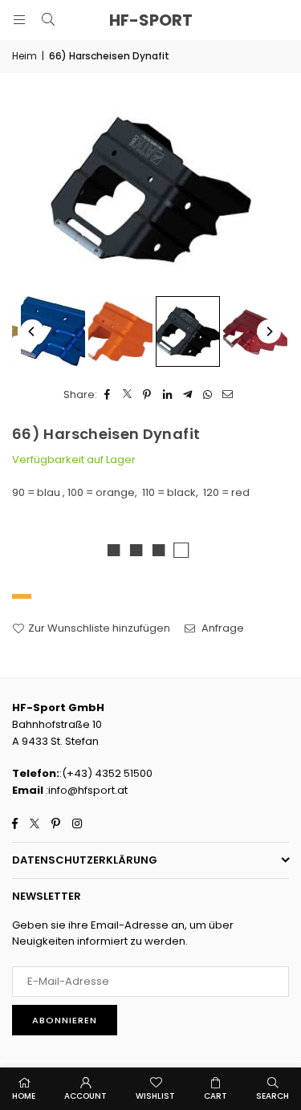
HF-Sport (151, 20)
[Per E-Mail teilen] (228, 395)
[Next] (269, 331)
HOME (23, 1096)
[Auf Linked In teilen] (167, 395)
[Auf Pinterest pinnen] (147, 395)
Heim (24, 56)
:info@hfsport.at (85, 790)
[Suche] (48, 19)
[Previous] (32, 331)
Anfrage (221, 628)
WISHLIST (155, 1096)
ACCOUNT (85, 1096)
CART (215, 1096)
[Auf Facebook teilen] (107, 395)
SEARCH (272, 1096)
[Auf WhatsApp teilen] (207, 395)
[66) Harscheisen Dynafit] (53, 331)
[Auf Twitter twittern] (127, 395)
